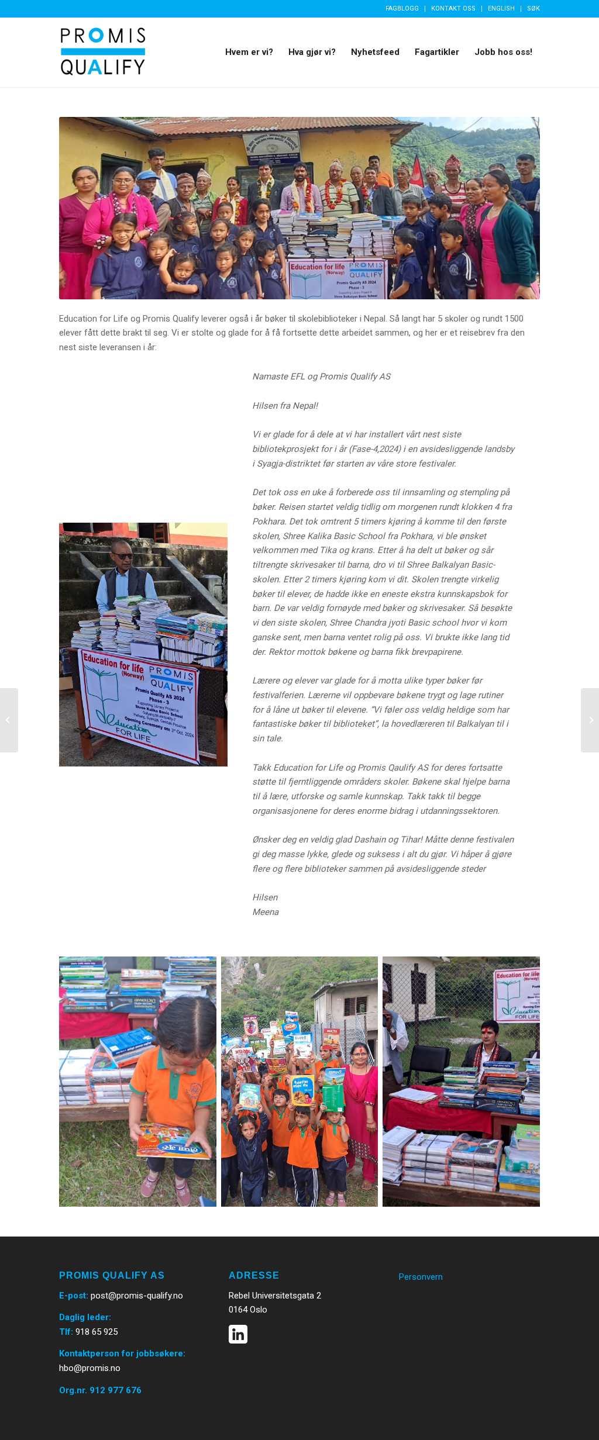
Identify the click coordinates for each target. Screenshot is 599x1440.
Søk (533, 8)
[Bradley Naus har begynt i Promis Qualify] (590, 720)
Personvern (421, 1277)
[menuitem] (402, 9)
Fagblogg (402, 8)
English (501, 8)
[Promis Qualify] (103, 52)
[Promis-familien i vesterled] (9, 720)
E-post (72, 1295)
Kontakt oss (453, 8)
